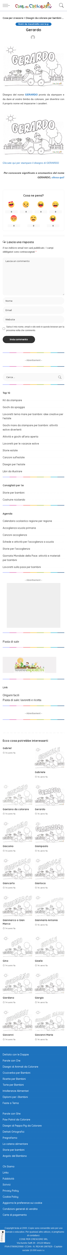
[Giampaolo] (49, 831)
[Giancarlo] (17, 868)
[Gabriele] (49, 757)
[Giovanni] (17, 1020)
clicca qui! (58, 177)
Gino (5, 960)
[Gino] (17, 946)
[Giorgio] (49, 983)
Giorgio (39, 997)
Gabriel (7, 748)
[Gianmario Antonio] (49, 905)
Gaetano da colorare (16, 809)
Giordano (8, 997)
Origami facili (11, 695)
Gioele (39, 960)
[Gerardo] (49, 794)
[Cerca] (60, 5)
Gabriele (40, 772)
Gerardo (40, 809)
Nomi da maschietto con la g (33, 24)
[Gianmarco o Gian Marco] (17, 905)
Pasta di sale (11, 641)
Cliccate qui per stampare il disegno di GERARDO (31, 162)
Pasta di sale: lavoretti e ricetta (22, 700)
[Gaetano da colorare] (17, 794)
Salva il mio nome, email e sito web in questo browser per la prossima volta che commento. (35, 329)
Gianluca (40, 883)
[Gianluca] (49, 868)
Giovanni (8, 1034)
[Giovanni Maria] (49, 1020)
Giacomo (8, 846)
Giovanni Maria (44, 1034)
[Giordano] (17, 983)
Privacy (2, 1237)
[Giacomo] (17, 831)
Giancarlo (9, 883)
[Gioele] (49, 946)
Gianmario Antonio (46, 920)
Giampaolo (41, 846)
